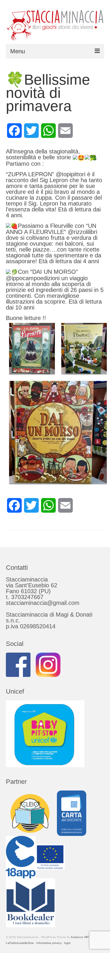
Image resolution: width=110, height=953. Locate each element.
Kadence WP (80, 937)
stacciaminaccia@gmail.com (42, 603)
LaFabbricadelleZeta (20, 943)
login (67, 943)
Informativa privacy (49, 943)
